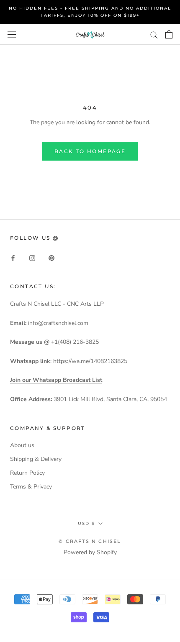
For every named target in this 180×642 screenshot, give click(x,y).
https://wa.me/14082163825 (90, 361)
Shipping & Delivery (36, 459)
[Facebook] (13, 257)
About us (22, 445)
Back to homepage (90, 151)
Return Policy (27, 473)
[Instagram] (32, 257)
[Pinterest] (51, 257)
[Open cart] (168, 34)
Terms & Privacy (31, 487)
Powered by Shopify (90, 552)
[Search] (154, 34)
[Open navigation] (12, 34)
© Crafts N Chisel (90, 541)
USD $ (86, 523)
